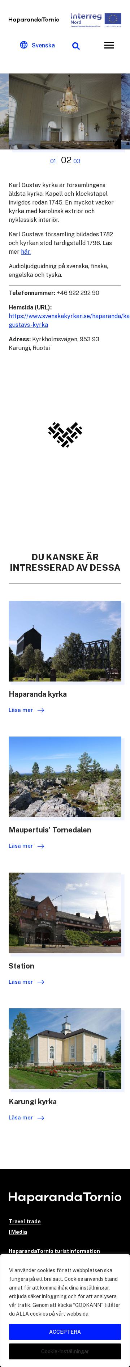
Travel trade (25, 1221)
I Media (18, 1232)
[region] (65, 1310)
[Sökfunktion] (76, 45)
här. (26, 251)
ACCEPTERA (65, 1332)
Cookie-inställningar (65, 1351)
